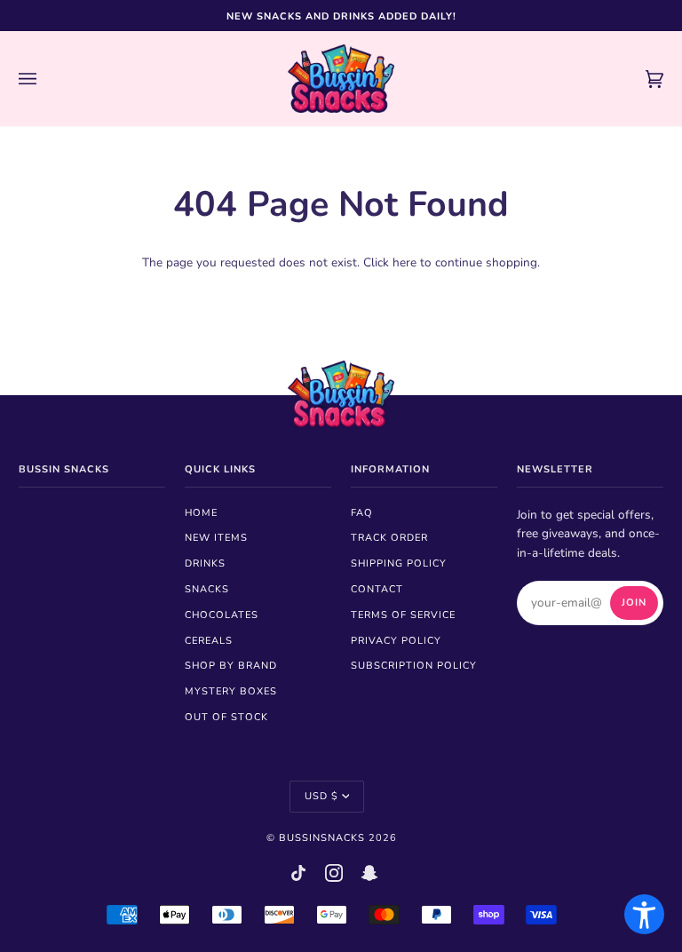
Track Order (389, 537)
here (404, 262)
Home (201, 513)
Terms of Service (403, 615)
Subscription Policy (414, 665)
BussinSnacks (322, 838)
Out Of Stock (226, 717)
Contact (377, 589)
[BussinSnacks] (341, 78)
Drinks (205, 563)
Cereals (209, 640)
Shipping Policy (399, 563)
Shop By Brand (231, 665)
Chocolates (221, 615)
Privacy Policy (396, 640)
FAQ (362, 513)
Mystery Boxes (231, 691)
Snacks (207, 589)
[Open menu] (45, 78)
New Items (216, 537)
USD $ (321, 796)
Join (634, 602)
